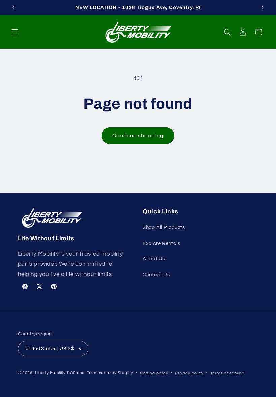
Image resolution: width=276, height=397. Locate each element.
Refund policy (154, 373)
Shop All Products (164, 227)
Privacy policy (189, 373)
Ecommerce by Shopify (109, 373)
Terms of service (227, 373)
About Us (154, 258)
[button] (15, 32)
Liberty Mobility (50, 373)
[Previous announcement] (13, 7)
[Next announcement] (262, 7)
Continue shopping (138, 135)
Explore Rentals (161, 243)
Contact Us (156, 274)
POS (71, 373)
